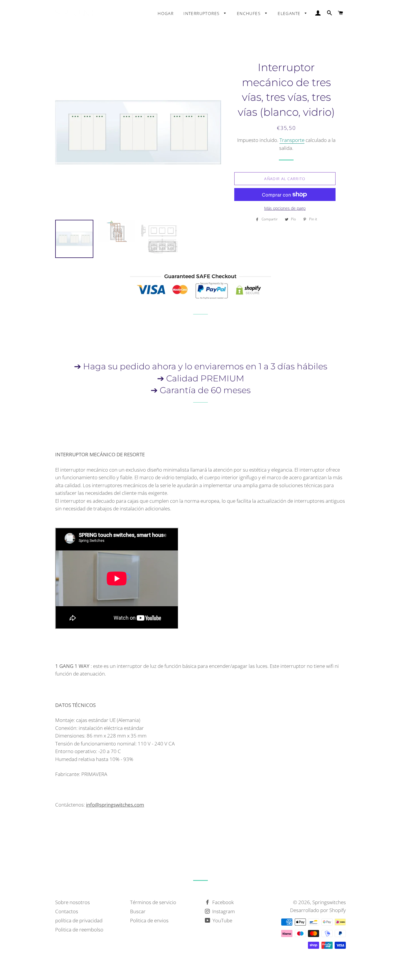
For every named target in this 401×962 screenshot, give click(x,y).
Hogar (165, 13)
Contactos (66, 911)
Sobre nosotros (72, 902)
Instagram (223, 911)
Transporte (291, 140)
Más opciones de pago (285, 208)
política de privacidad (78, 920)
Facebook (222, 902)
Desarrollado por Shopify (318, 910)
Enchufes (249, 13)
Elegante (290, 13)
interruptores (202, 13)
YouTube (221, 920)
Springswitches (329, 902)
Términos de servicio (153, 902)
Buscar (138, 911)
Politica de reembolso (79, 929)
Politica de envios (149, 920)
